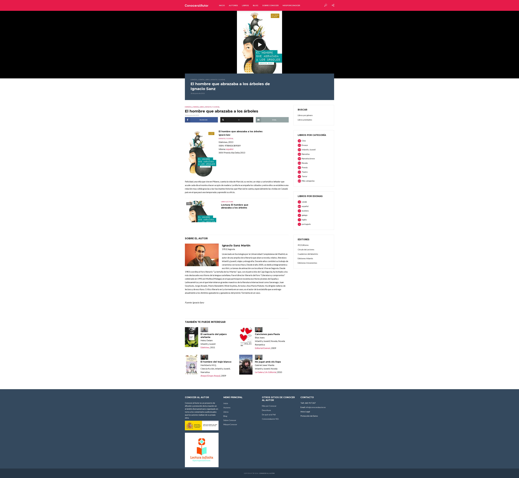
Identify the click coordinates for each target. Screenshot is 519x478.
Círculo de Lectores (306, 249)
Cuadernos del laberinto (308, 254)
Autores (233, 5)
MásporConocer (291, 5)
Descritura (266, 410)
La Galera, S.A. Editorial (265, 372)
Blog (255, 5)
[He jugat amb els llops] (245, 365)
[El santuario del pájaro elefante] (191, 337)
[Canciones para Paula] (245, 337)
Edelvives (205, 347)
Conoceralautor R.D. (270, 419)
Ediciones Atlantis (305, 258)
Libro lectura (227, 202)
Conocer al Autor (267, 473)
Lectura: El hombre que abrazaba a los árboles (234, 206)
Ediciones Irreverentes (307, 263)
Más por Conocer (269, 406)
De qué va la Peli (269, 414)
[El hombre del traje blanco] (191, 365)
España (201, 80)
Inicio (222, 5)
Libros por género (305, 115)
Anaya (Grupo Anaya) (210, 375)
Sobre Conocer (270, 5)
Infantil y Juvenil (218, 80)
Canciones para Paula (267, 334)
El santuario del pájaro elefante (214, 335)
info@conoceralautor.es (316, 407)
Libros (245, 5)
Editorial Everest (262, 348)
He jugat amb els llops (268, 362)
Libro (207, 80)
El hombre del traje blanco (216, 362)
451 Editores (303, 245)
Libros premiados (305, 120)
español (194, 80)
